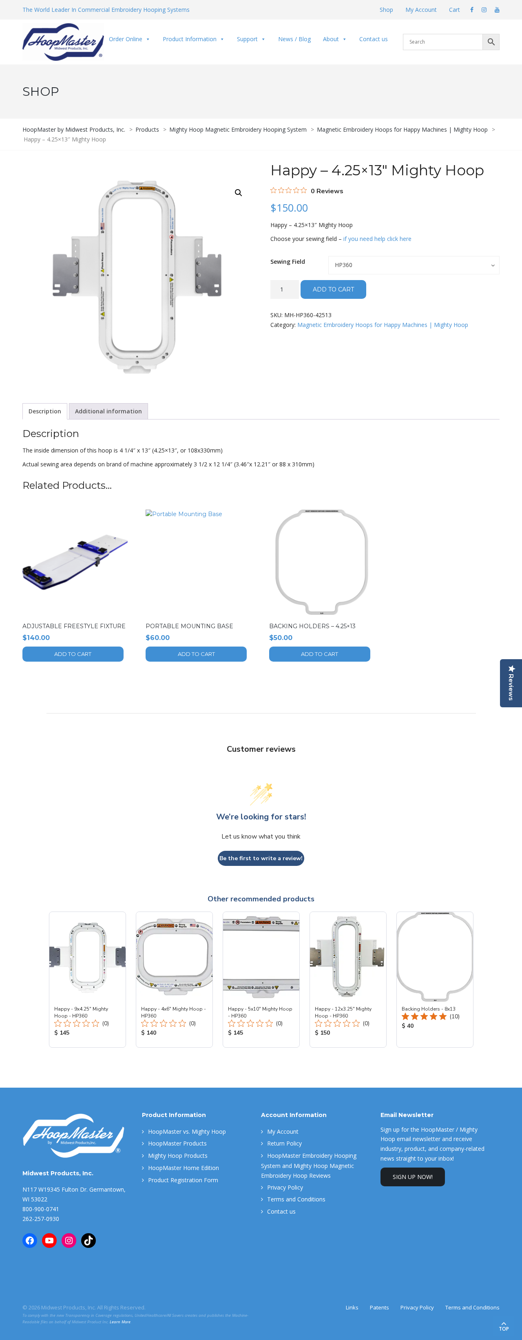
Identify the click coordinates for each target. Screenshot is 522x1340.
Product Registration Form (183, 1180)
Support (247, 39)
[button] (238, 192)
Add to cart (333, 289)
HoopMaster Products (177, 1143)
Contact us (373, 39)
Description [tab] (45, 411)
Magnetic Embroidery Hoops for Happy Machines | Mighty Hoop (382, 325)
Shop (386, 9)
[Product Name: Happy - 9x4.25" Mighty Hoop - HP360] (87, 980)
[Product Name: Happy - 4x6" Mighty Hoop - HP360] (174, 980)
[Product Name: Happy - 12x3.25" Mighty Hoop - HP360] (348, 980)
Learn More (120, 1322)
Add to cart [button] (72, 654)
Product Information (190, 39)
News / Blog (294, 39)
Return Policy (284, 1143)
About (331, 39)
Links (352, 1307)
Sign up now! (413, 1177)
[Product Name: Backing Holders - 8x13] (434, 980)
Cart (454, 9)
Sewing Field (287, 261)
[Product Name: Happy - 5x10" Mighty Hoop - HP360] (261, 980)
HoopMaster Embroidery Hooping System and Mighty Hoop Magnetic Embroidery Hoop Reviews (308, 1165)
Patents (379, 1307)
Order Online (125, 39)
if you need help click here (377, 239)
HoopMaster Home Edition (183, 1168)
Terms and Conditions (296, 1199)
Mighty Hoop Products (178, 1155)
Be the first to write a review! (261, 858)
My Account (421, 9)
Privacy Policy (285, 1187)
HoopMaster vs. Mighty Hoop (187, 1131)
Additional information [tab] (108, 411)
